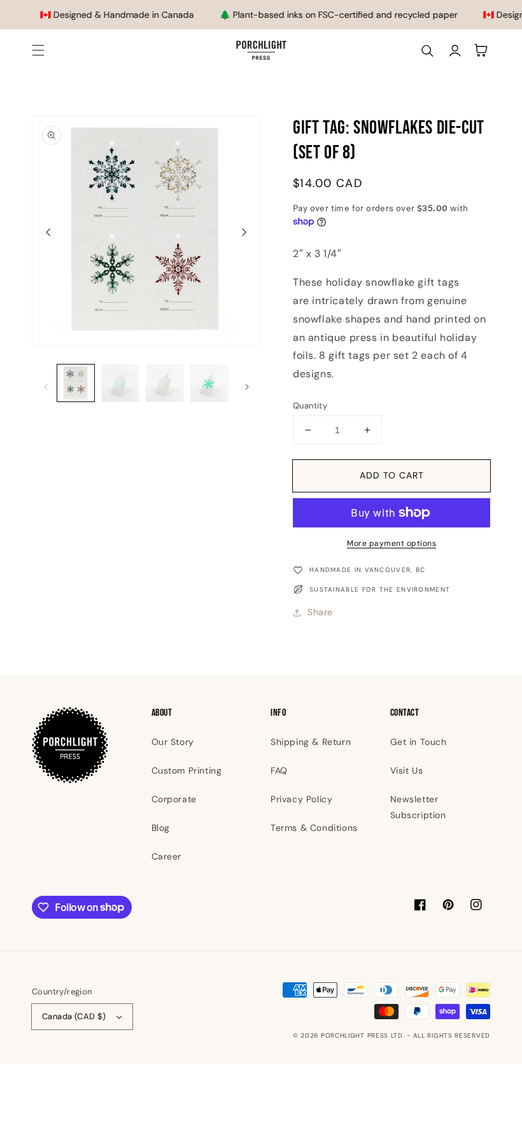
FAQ (279, 770)
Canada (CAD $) (74, 1016)
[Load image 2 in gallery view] (120, 383)
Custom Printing (187, 770)
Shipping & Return (311, 742)
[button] (38, 50)
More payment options (391, 543)
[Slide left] (48, 231)
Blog (161, 827)
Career (167, 856)
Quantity (310, 405)
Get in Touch (418, 742)
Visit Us (406, 770)
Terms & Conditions (314, 827)
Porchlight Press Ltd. (363, 1035)
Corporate (174, 799)
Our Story (173, 742)
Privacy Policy (301, 799)
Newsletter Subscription (418, 807)
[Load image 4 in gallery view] (209, 383)
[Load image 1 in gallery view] (76, 383)
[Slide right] (244, 231)
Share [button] (320, 612)
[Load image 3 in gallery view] (165, 383)
